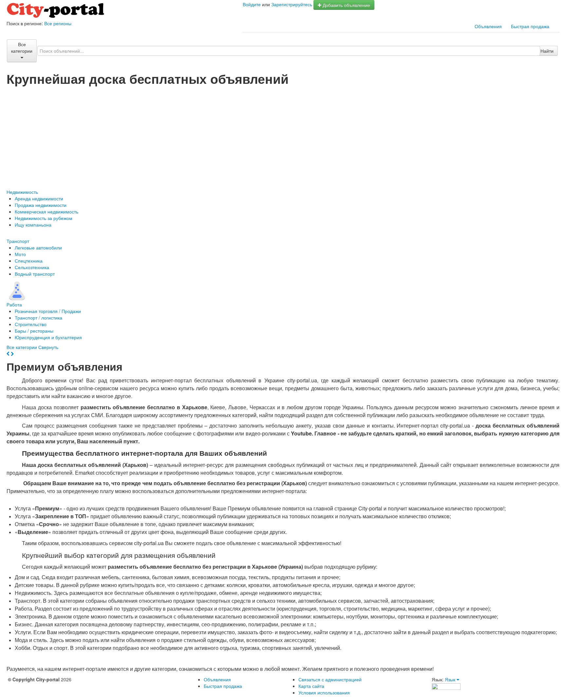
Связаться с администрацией (330, 679)
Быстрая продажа (530, 26)
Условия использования (324, 692)
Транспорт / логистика (38, 317)
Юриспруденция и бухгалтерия (48, 337)
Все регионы (57, 23)
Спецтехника (29, 260)
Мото (20, 254)
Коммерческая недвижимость (46, 211)
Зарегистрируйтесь (291, 4)
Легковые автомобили (38, 247)
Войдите (252, 4)
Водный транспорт (35, 273)
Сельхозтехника (32, 267)
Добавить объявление (345, 5)
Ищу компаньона (33, 224)
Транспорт (18, 241)
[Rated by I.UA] (446, 686)
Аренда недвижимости (39, 198)
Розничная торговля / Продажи (48, 311)
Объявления (488, 26)
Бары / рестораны (34, 330)
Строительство (31, 324)
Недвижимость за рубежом (43, 218)
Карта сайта (311, 686)
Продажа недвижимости (40, 205)
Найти (547, 50)
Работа (14, 304)
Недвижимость (22, 192)
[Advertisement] (283, 134)
